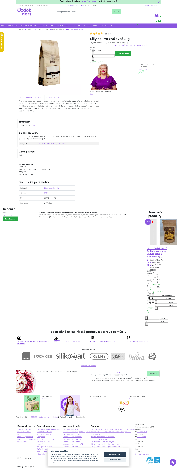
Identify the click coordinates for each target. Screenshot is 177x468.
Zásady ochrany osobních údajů (122, 381)
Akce (2, 26)
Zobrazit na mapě (142, 454)
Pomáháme (41, 444)
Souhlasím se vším (115, 454)
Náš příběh (41, 437)
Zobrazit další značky (88, 366)
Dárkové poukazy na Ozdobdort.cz (50, 429)
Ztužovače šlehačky (58, 29)
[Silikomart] (71, 356)
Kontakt (32, 5)
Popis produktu (26, 97)
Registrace (154, 5)
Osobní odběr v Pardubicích (73, 444)
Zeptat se (93, 94)
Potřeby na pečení (12, 26)
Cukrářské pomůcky (28, 26)
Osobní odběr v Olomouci (72, 439)
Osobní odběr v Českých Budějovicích (77, 432)
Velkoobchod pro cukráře (46, 451)
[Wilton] (118, 356)
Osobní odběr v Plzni (70, 447)
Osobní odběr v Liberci (71, 434)
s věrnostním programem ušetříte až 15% (131, 45)
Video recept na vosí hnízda (101, 439)
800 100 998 (35, 417)
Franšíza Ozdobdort (44, 432)
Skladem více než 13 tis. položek (48, 439)
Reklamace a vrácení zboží (27, 439)
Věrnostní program (42, 5)
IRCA (46, 193)
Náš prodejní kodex (44, 454)
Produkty (29, 29)
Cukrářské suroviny (45, 26)
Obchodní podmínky (25, 437)
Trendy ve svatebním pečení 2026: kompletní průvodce (111, 432)
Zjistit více (45, 399)
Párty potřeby (98, 26)
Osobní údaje (22, 442)
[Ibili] (26, 356)
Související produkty (53, 97)
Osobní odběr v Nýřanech (72, 437)
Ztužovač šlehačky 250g (162, 251)
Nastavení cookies (115, 459)
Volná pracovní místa (44, 447)
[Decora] (136, 356)
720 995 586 (141, 437)
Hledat (116, 12)
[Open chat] (173, 462)
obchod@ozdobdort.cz (49, 417)
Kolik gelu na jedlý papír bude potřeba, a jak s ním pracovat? (113, 429)
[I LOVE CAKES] (42, 356)
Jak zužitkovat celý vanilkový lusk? (103, 442)
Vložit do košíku (123, 54)
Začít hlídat (142, 69)
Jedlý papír (87, 26)
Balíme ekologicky (43, 442)
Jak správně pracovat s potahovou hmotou (107, 447)
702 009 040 (142, 432)
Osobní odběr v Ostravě (72, 442)
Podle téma (109, 26)
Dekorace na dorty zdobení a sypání (68, 26)
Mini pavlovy (95, 434)
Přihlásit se (153, 374)
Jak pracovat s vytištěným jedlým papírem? (107, 444)
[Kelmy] (99, 356)
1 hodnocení (115, 34)
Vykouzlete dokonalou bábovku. (103, 437)
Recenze (38, 97)
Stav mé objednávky (24, 429)
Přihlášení (146, 5)
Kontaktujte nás (134, 399)
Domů (21, 29)
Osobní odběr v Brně (70, 429)
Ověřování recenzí (43, 449)
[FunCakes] (152, 356)
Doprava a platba (23, 5)
